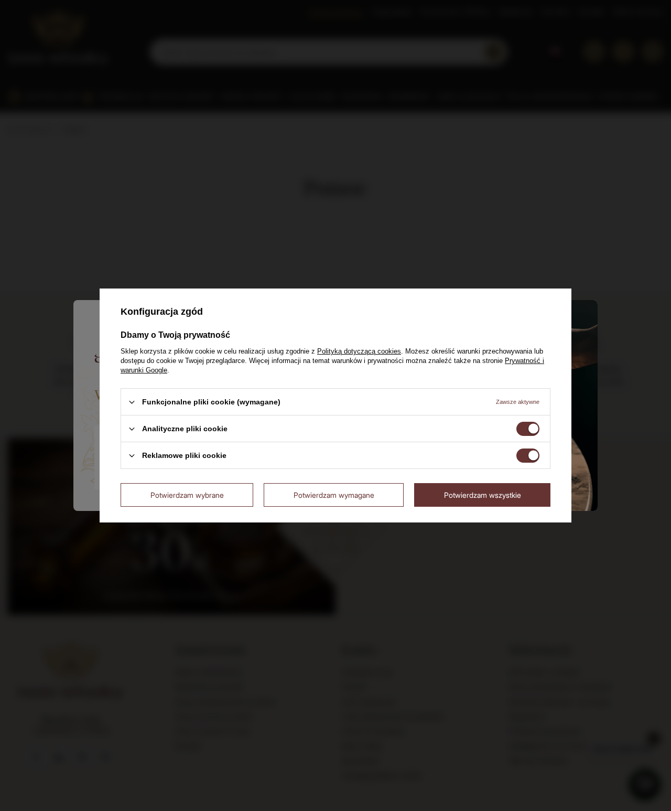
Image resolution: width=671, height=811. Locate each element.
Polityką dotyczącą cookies (359, 351)
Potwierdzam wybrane (187, 494)
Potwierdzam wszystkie (482, 494)
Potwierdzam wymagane (334, 494)
